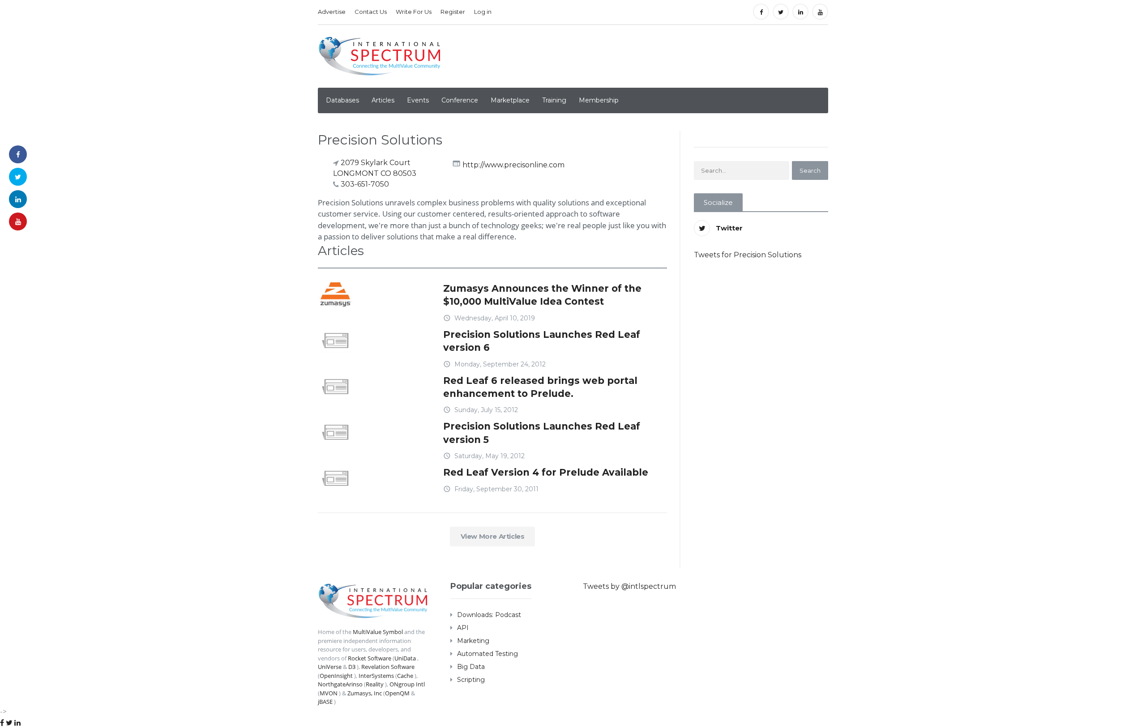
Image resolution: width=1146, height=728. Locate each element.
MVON (329, 693)
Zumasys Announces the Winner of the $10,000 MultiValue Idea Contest (542, 295)
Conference (459, 100)
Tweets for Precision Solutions (747, 255)
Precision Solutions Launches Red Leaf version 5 (541, 433)
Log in (483, 11)
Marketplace (510, 100)
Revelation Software (388, 667)
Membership (599, 100)
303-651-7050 (365, 184)
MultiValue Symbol (378, 632)
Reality (375, 684)
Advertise (332, 11)
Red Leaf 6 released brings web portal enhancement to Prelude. (540, 387)
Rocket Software (369, 658)
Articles (383, 100)
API (463, 628)
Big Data (471, 667)
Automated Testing (487, 654)
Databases (342, 100)
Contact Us (371, 11)
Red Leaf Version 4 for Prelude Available (545, 472)
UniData (405, 658)
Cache (405, 676)
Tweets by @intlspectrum (629, 586)
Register (452, 11)
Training (554, 100)
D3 (351, 667)
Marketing (473, 641)
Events (418, 100)
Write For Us (414, 11)
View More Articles (493, 536)
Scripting (471, 680)
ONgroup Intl (407, 684)
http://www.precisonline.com (513, 164)
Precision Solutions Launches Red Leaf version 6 (541, 341)
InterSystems (376, 676)
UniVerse (330, 667)
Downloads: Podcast (489, 615)
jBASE (325, 702)
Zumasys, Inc (364, 693)
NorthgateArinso (340, 684)
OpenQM (397, 693)
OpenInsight (336, 676)
